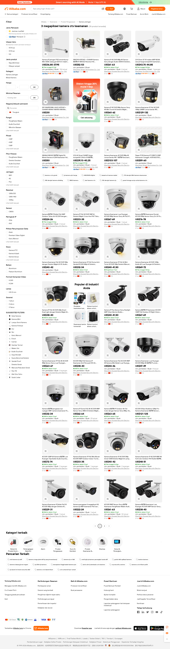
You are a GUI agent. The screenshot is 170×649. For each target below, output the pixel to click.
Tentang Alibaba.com (13, 581)
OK (34, 87)
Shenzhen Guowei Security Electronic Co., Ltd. (117, 71)
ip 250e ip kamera (40, 564)
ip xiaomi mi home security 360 (20, 569)
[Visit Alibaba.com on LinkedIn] (143, 612)
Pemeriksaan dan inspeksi (47, 603)
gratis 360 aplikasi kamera (123, 559)
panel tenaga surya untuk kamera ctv (135, 180)
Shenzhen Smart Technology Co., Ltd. (86, 69)
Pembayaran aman (44, 586)
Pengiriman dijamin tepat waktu (49, 595)
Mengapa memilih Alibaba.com (15, 586)
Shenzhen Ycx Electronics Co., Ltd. (54, 71)
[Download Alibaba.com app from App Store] (140, 628)
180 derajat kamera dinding (54, 180)
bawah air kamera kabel (109, 175)
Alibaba (43, 22)
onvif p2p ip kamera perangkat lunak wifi (95, 559)
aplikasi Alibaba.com (123, 628)
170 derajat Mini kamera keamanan (135, 175)
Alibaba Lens (18, 628)
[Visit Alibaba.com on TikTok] (161, 612)
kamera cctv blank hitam (45, 569)
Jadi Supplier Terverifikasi (146, 599)
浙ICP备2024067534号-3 (144, 645)
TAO (103, 638)
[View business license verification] (106, 645)
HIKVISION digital (89, 175)
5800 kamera (74, 180)
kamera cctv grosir (51, 175)
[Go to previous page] (95, 526)
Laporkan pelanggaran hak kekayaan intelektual (117, 604)
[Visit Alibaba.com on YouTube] (156, 612)
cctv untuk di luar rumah (68, 569)
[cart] (132, 9)
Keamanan (53, 22)
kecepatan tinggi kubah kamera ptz (64, 564)
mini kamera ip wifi (16, 559)
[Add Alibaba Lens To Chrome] (41, 628)
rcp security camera (118, 564)
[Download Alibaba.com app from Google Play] (157, 628)
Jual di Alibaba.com (144, 586)
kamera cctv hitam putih (140, 564)
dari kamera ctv (90, 180)
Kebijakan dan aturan (45, 608)
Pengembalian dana (111, 599)
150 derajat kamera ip (109, 180)
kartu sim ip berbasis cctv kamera (94, 564)
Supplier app (87, 628)
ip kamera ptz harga (70, 175)
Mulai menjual (142, 590)
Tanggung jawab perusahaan (15, 595)
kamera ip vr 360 (69, 559)
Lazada (85, 638)
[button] (103, 8)
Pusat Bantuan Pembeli (112, 586)
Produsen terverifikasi (79, 586)
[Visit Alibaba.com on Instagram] (152, 612)
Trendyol (110, 638)
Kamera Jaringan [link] (85, 22)
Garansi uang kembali (45, 590)
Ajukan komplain (110, 595)
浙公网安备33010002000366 (123, 645)
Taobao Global (95, 638)
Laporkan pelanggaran (112, 610)
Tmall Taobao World (74, 638)
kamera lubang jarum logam (19, 564)
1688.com (61, 638)
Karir (6, 599)
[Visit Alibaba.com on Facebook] (138, 612)
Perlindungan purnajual (46, 599)
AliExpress (52, 638)
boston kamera (143, 559)
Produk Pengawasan (68, 22)
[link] (167, 627)
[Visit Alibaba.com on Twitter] (147, 612)
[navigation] (22, 274)
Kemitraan (140, 603)
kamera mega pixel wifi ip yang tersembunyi (43, 559)
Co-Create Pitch (10, 590)
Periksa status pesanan (145, 595)
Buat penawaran (76, 590)
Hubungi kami (109, 590)
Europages (118, 638)
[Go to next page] (109, 526)
